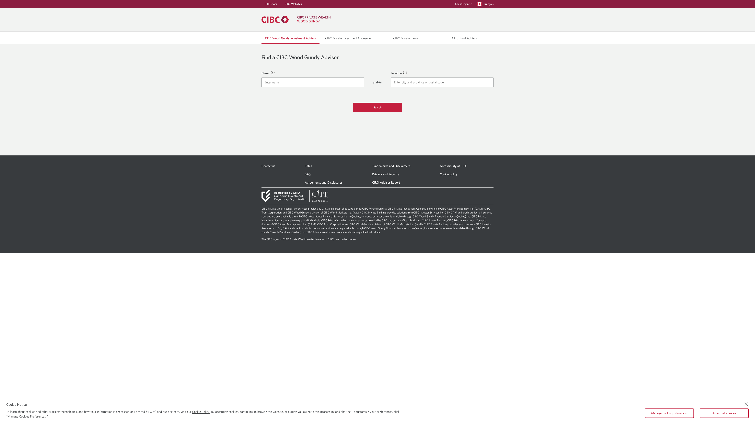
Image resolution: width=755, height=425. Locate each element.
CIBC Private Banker (406, 38)
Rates (308, 166)
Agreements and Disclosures (324, 182)
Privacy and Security (385, 174)
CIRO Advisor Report (386, 182)
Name (265, 73)
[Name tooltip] (272, 72)
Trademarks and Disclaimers (391, 166)
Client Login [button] (462, 4)
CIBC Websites (293, 4)
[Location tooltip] (404, 72)
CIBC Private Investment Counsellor (348, 38)
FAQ (308, 174)
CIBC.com (271, 4)
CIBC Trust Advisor (464, 38)
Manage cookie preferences (669, 413)
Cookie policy (449, 174)
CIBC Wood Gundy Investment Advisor (290, 38)
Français (489, 4)
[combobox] (312, 82)
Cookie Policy (201, 411)
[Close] (746, 404)
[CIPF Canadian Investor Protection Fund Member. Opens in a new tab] (319, 196)
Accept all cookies (724, 413)
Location (396, 73)
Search (377, 107)
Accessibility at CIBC (453, 166)
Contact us (268, 166)
